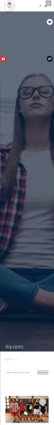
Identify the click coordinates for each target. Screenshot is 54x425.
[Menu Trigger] (48, 3)
